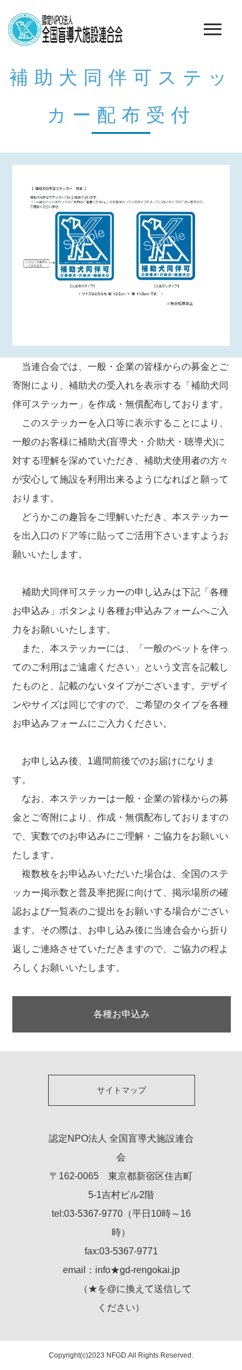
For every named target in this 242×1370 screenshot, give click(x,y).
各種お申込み (121, 1014)
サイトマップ (121, 1090)
